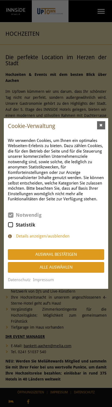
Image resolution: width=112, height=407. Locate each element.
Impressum (43, 279)
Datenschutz (19, 279)
